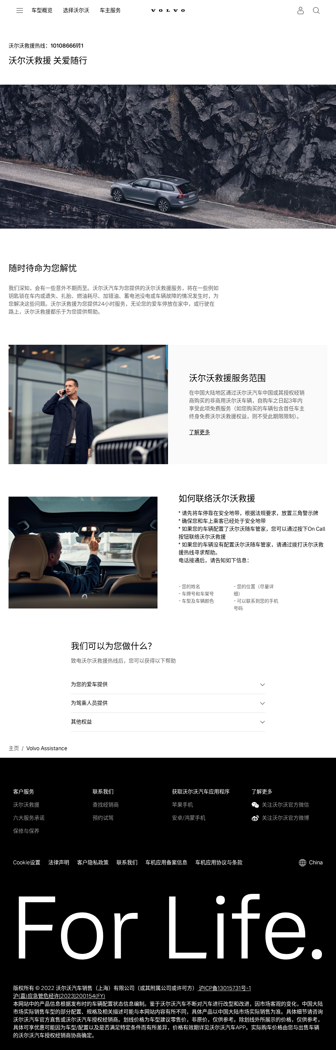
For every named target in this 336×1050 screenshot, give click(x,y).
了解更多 (199, 432)
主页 (11, 746)
